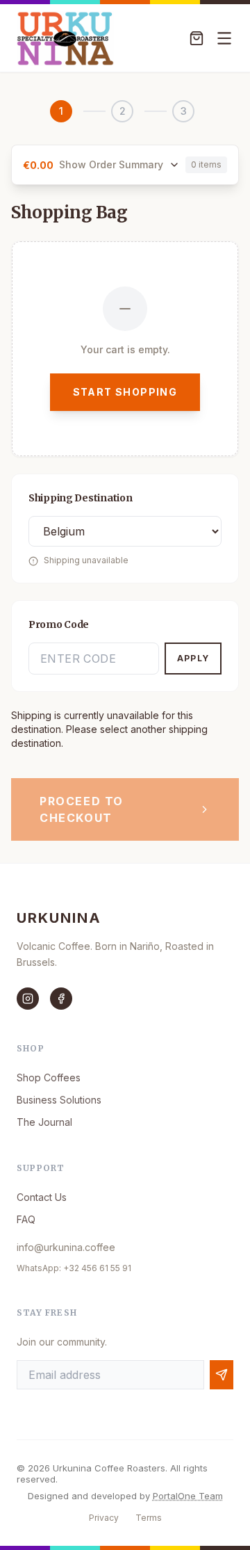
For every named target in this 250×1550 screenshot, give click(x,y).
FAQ (26, 1219)
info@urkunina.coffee (66, 1247)
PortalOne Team (188, 1495)
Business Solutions (59, 1100)
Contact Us (42, 1197)
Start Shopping (125, 392)
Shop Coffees (49, 1077)
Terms (148, 1517)
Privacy (104, 1517)
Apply (193, 658)
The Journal (44, 1122)
